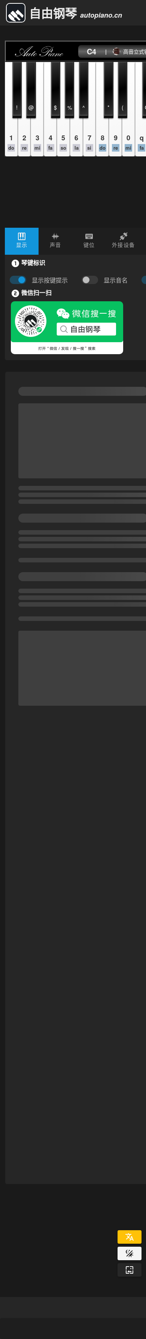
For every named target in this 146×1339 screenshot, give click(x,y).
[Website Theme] (130, 1253)
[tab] (22, 241)
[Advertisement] (73, 644)
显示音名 (116, 280)
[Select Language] (130, 1237)
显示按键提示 (50, 280)
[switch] (92, 280)
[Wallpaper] (130, 1270)
